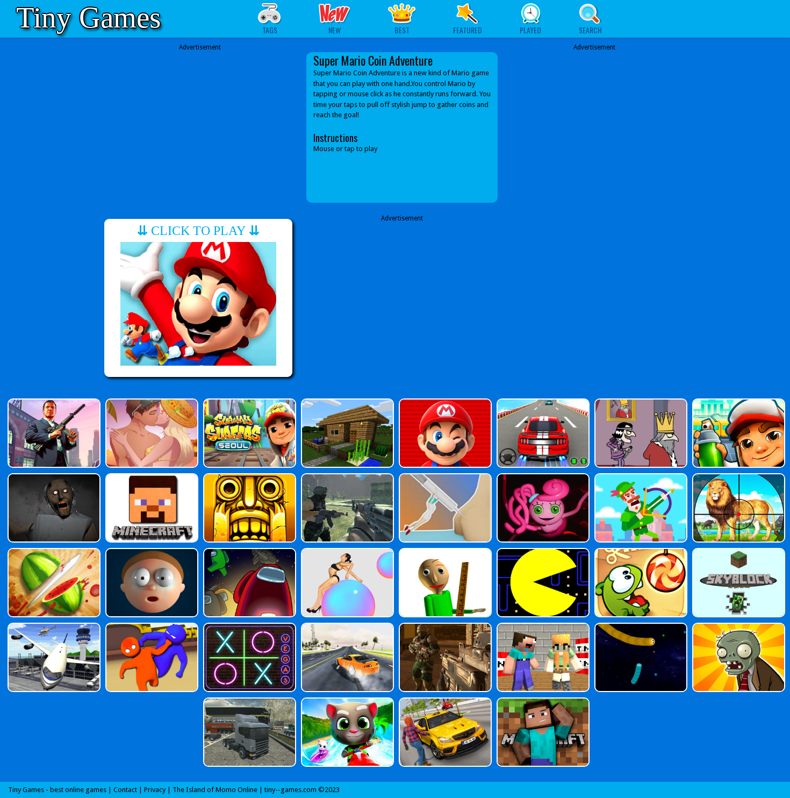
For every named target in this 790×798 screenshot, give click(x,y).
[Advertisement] (200, 127)
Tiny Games (88, 17)
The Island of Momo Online (215, 790)
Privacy (155, 790)
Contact (125, 790)
